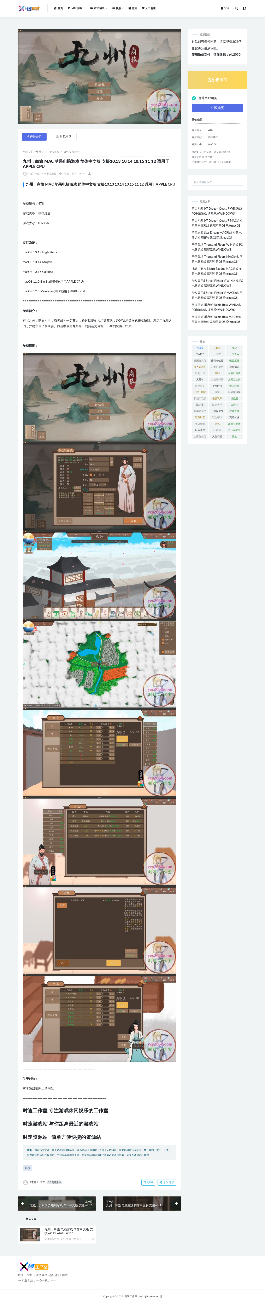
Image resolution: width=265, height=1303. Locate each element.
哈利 (217, 373)
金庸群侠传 (200, 436)
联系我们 (235, 41)
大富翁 (200, 379)
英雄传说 (234, 417)
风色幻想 (217, 436)
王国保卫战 (217, 411)
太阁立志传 (234, 379)
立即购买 (217, 108)
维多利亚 (200, 417)
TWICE (200, 354)
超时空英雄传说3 (234, 425)
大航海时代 (217, 379)
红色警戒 (234, 411)
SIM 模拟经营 (71, 152)
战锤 (217, 392)
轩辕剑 (217, 430)
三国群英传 (200, 360)
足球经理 (200, 430)
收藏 (150, 1182)
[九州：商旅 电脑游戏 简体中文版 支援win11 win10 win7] (30, 1235)
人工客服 (151, 8)
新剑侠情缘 (234, 392)
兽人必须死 (200, 367)
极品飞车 (217, 398)
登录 (227, 8)
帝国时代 (234, 386)
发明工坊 (200, 373)
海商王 (200, 405)
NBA (234, 348)
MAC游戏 (53, 152)
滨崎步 (234, 405)
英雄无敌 (200, 424)
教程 (134, 8)
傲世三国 (234, 360)
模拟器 (234, 398)
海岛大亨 (217, 405)
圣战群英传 (234, 373)
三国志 (217, 354)
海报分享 (168, 1182)
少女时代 (217, 386)
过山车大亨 (234, 430)
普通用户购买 (207, 98)
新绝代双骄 (200, 398)
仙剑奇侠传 (217, 360)
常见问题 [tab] (65, 136)
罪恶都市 (217, 417)
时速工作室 (33, 174)
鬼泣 (234, 436)
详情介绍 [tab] (36, 136)
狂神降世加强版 (200, 412)
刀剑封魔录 (217, 367)
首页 (60, 8)
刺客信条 (234, 367)
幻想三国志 (200, 392)
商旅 (27, 1168)
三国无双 (234, 354)
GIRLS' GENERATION (217, 349)
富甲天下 (200, 386)
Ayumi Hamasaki (200, 349)
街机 (217, 424)
